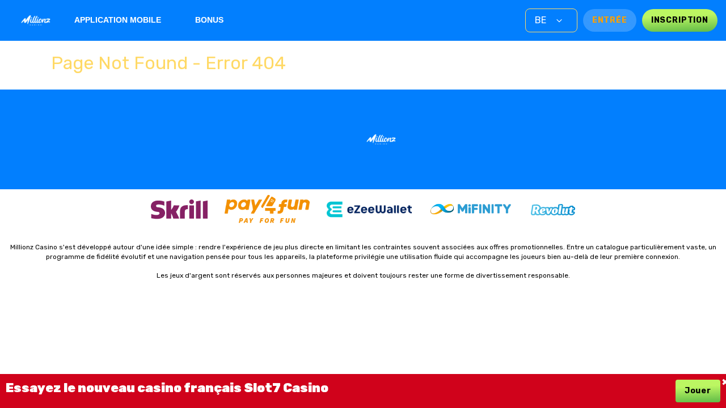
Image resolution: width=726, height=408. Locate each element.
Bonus (209, 19)
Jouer (698, 391)
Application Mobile (117, 19)
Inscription (679, 20)
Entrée (609, 20)
